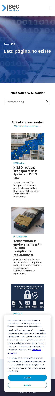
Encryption (17, 314)
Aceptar (27, 377)
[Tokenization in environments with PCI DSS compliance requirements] (27, 231)
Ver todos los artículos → (27, 126)
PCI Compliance (20, 237)
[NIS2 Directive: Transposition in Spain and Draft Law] (27, 158)
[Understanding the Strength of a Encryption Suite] (27, 308)
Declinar (27, 385)
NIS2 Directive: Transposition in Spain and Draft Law (25, 172)
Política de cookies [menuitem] (27, 392)
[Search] (47, 101)
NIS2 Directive (18, 163)
